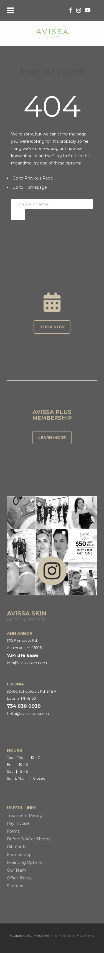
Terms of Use (63, 935)
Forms (13, 831)
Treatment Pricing (24, 815)
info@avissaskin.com (27, 662)
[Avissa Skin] (52, 33)
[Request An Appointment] (52, 302)
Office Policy (19, 878)
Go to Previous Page (32, 178)
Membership (19, 854)
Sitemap (15, 885)
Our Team (16, 870)
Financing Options (24, 862)
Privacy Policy (85, 935)
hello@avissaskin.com (28, 713)
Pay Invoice (18, 823)
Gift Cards (16, 846)
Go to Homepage (29, 187)
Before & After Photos (28, 839)
